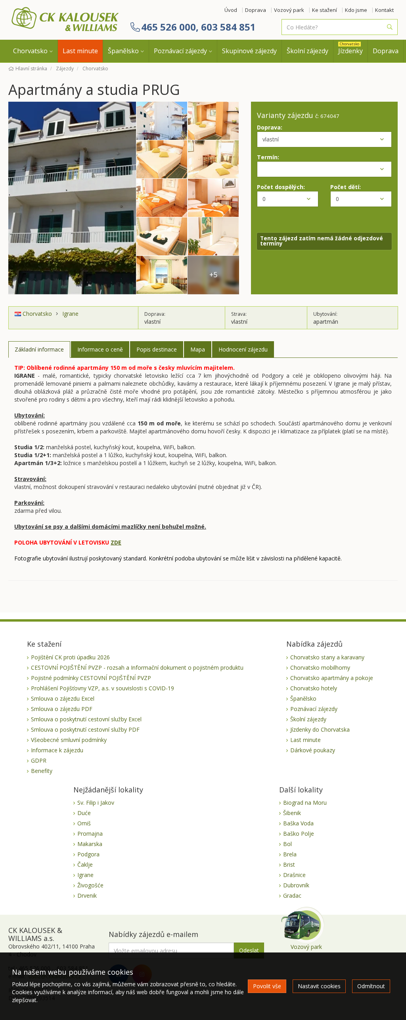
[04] (162, 159)
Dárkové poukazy (312, 750)
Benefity (41, 771)
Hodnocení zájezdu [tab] (243, 349)
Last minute (80, 50)
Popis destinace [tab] (156, 349)
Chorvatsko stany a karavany (327, 657)
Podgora (88, 854)
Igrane (70, 313)
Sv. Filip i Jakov (95, 802)
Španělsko (123, 50)
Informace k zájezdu (57, 750)
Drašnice (294, 875)
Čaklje (85, 864)
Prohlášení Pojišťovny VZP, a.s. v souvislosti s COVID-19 (102, 688)
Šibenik (292, 813)
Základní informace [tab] (39, 349)
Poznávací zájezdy (180, 50)
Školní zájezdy (307, 50)
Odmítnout (371, 986)
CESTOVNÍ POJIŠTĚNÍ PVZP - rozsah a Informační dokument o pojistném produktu (137, 667)
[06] (162, 198)
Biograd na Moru (305, 802)
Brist (289, 864)
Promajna (90, 833)
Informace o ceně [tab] (100, 349)
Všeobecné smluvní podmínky (69, 740)
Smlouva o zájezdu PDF (61, 709)
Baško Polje (298, 833)
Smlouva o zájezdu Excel (62, 698)
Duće (84, 813)
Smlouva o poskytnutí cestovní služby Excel (86, 719)
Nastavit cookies (319, 986)
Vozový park (289, 10)
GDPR (38, 760)
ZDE (116, 542)
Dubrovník (296, 885)
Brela (290, 854)
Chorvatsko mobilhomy (320, 667)
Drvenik (87, 895)
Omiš (84, 823)
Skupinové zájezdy (249, 50)
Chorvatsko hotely (313, 688)
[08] (162, 236)
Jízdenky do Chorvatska (320, 729)
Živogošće (90, 885)
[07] (213, 198)
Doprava (255, 10)
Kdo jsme (356, 10)
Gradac (292, 895)
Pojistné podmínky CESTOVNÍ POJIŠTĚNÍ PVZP (91, 678)
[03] (213, 121)
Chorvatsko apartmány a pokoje (331, 678)
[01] (72, 198)
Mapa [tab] (197, 349)
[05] (213, 159)
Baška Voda (298, 823)
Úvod (230, 10)
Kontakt (384, 10)
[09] (213, 236)
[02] (162, 121)
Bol (287, 844)
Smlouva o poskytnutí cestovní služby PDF (85, 729)
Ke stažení (324, 10)
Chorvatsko (30, 50)
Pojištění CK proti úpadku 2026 (70, 657)
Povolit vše (267, 986)
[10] (162, 275)
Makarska (89, 844)
